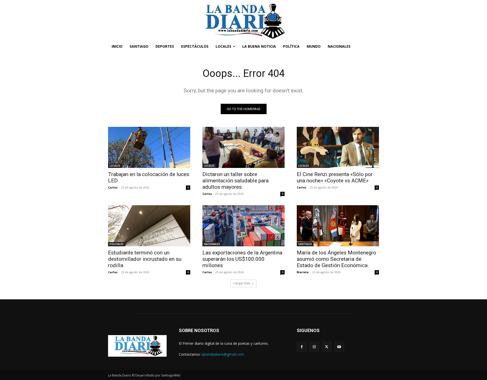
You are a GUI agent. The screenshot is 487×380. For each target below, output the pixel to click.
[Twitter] (327, 347)
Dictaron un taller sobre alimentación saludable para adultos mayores (235, 180)
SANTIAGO (305, 244)
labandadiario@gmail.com (223, 354)
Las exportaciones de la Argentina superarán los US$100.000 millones (242, 259)
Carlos (112, 187)
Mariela (303, 272)
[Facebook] (302, 347)
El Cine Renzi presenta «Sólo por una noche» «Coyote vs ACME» (335, 177)
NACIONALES (212, 244)
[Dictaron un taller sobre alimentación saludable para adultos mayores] (243, 147)
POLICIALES (117, 244)
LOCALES (115, 165)
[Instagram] (314, 347)
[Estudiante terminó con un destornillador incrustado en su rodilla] (149, 225)
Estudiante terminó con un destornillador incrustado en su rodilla (144, 259)
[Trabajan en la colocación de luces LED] (149, 147)
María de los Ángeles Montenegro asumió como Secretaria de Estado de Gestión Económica (336, 259)
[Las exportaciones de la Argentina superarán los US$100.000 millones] (243, 225)
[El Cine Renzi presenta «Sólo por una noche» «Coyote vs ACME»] (338, 147)
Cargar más (241, 283)
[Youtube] (339, 347)
